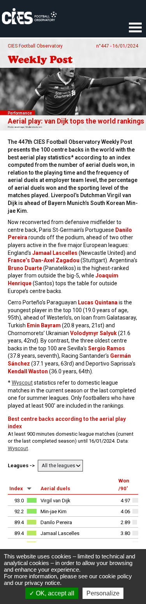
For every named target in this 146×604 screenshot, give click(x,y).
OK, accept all (54, 593)
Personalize (103, 593)
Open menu (135, 28)
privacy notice (42, 582)
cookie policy (115, 576)
